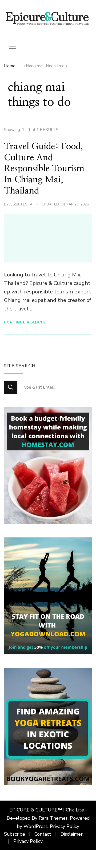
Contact (42, 834)
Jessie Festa (21, 204)
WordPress (35, 826)
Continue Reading (25, 322)
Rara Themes (53, 818)
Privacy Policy (64, 826)
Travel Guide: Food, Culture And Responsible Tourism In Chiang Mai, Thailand (44, 168)
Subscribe (14, 834)
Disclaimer (72, 834)
